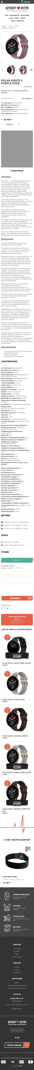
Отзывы (16, 954)
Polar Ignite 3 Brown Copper (14, 736)
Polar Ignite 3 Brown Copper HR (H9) (16, 810)
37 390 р (5, 774)
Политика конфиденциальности (16, 985)
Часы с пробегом (17, 20)
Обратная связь (16, 957)
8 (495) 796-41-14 (17, 623)
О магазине (17, 948)
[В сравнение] (28, 86)
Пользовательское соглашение (17, 988)
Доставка (17, 967)
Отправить (15, 598)
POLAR (10, 26)
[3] (18, 568)
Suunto (23, 18)
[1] (14, 568)
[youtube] (18, 1037)
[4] (20, 568)
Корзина (28, 2)
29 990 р (5, 701)
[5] (21, 568)
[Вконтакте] (16, 1037)
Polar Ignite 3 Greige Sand (13, 700)
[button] (31, 70)
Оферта (16, 982)
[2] (16, 568)
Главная (3, 26)
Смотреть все (6, 115)
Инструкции (16, 972)
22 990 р (5, 665)
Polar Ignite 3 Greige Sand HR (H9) (16, 772)
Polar (11, 18)
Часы (6, 15)
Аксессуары (25, 15)
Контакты (17, 951)
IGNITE (16, 26)
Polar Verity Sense (10, 877)
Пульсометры (14, 15)
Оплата (16, 969)
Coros (17, 18)
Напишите (17, 618)
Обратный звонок (17, 1001)
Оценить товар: (6, 568)
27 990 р (5, 738)
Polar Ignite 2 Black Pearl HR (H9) (16, 663)
